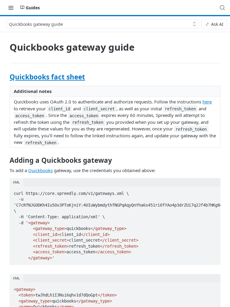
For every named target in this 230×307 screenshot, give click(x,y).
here (207, 102)
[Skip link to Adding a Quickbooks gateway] (5, 160)
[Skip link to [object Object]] (5, 77)
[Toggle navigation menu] (11, 7)
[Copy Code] (213, 192)
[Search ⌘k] (222, 7)
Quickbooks (40, 170)
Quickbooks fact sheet (47, 77)
